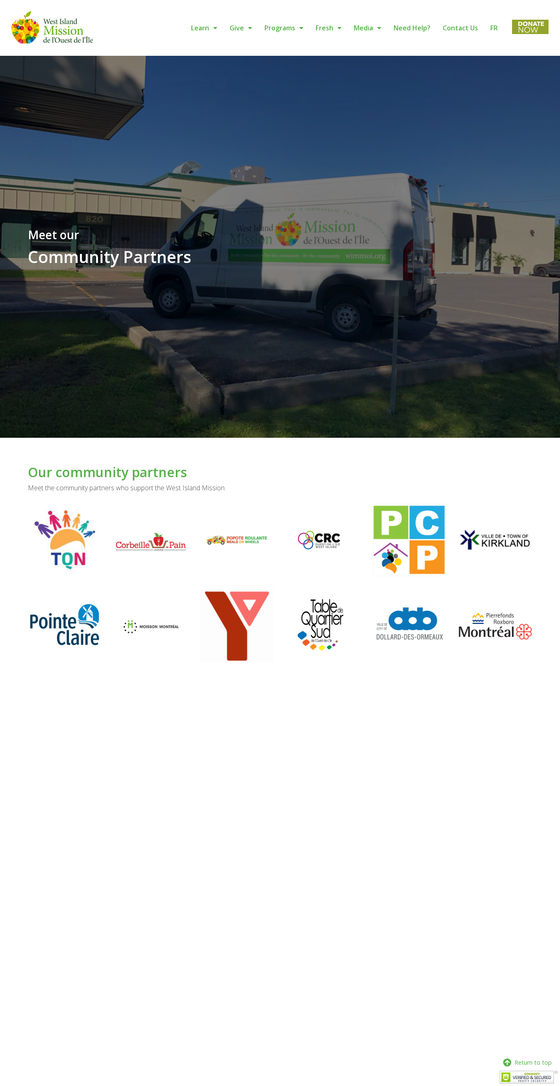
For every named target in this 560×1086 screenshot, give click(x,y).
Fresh (324, 27)
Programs (279, 27)
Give (237, 27)
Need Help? (412, 27)
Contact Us (460, 27)
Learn (200, 27)
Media (363, 27)
